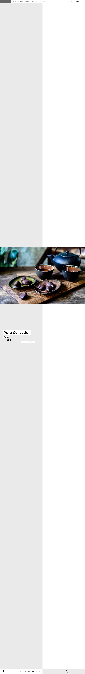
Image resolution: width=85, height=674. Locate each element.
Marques (32, 1)
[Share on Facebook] (8, 340)
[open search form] (81, 1)
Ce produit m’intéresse (28, 341)
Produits (14, 1)
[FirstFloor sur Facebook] (3, 671)
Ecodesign (43, 1)
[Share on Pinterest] (10, 340)
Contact (77, 1)
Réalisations (26, 1)
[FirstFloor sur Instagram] (6, 671)
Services (72, 1)
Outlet (37, 1)
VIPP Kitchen (20, 1)
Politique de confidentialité (25, 671)
